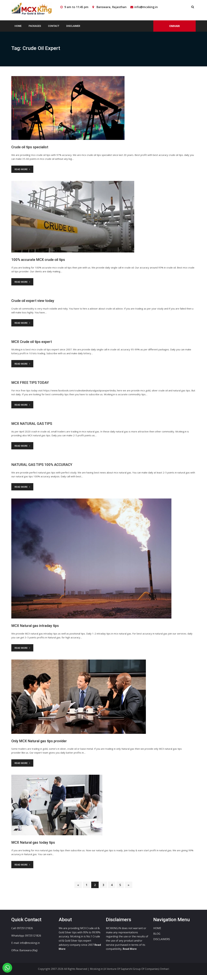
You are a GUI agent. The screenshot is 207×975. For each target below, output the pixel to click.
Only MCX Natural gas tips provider (39, 741)
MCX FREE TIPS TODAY (30, 383)
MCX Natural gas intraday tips (35, 626)
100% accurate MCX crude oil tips (38, 260)
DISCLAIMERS (161, 939)
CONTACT (53, 26)
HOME (18, 26)
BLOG (156, 933)
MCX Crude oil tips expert (31, 342)
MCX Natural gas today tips (33, 842)
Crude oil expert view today (32, 301)
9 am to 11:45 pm (76, 7)
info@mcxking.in (146, 7)
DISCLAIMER (73, 26)
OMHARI (174, 26)
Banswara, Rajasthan (111, 7)
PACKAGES (35, 26)
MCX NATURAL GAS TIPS (31, 424)
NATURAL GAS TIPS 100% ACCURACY (41, 465)
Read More (21, 169)
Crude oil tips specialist (29, 147)
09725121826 (33, 935)
